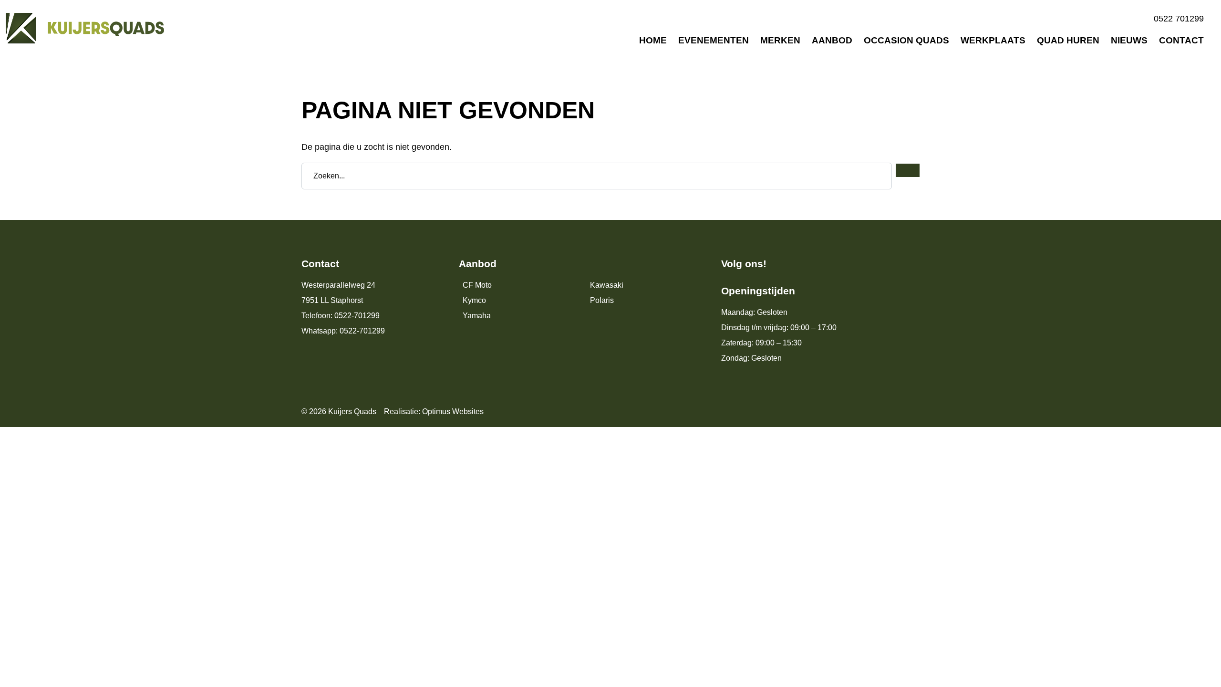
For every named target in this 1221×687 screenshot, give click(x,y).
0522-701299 (357, 316)
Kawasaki (606, 285)
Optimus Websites (453, 411)
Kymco (474, 300)
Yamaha (477, 316)
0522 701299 (1179, 18)
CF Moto (477, 285)
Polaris (602, 300)
